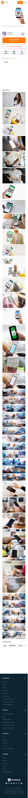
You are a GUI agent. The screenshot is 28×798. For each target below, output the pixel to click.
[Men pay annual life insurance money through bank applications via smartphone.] (13, 568)
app (5, 645)
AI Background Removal (8, 701)
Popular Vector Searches (8, 721)
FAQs (3, 736)
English (4, 757)
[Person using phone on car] (13, 348)
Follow (22, 34)
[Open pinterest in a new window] (13, 782)
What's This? (13, 58)
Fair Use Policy (21, 792)
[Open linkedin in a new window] (11, 782)
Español (4, 760)
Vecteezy (4, 684)
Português (5, 762)
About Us (4, 742)
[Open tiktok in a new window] (16, 782)
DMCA (4, 716)
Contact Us (5, 739)
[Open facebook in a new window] (6, 782)
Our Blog (4, 745)
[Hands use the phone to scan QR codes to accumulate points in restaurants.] (13, 504)
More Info (6, 61)
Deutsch (4, 765)
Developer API (6, 695)
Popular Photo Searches (8, 724)
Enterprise (5, 689)
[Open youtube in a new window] (21, 782)
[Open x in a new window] (18, 782)
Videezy (4, 687)
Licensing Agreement (8, 713)
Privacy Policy (13, 792)
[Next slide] (21, 645)
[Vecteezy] (2, 2)
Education (5, 692)
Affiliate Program (6, 718)
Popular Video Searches (8, 727)
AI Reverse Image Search (9, 698)
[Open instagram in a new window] (8, 782)
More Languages (6, 771)
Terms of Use (6, 792)
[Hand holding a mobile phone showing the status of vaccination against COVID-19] (13, 315)
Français (4, 768)
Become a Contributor (8, 748)
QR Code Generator (7, 704)
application (12, 645)
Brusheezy (5, 681)
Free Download (14, 40)
